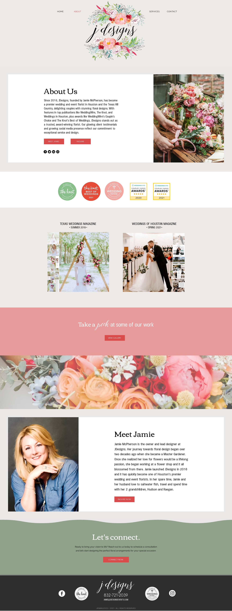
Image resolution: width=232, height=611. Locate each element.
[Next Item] (104, 262)
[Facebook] (45, 151)
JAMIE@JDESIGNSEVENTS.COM (116, 599)
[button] (154, 11)
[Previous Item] (64, 262)
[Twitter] (49, 151)
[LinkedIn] (53, 151)
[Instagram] (57, 151)
